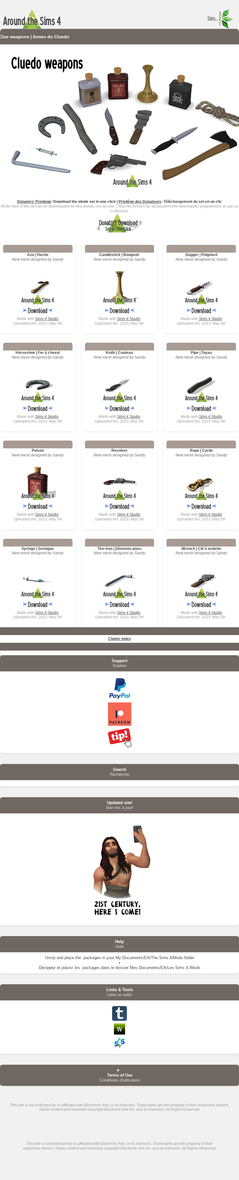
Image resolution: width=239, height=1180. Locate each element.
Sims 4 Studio (47, 319)
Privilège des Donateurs (140, 201)
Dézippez (47, 967)
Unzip (50, 957)
